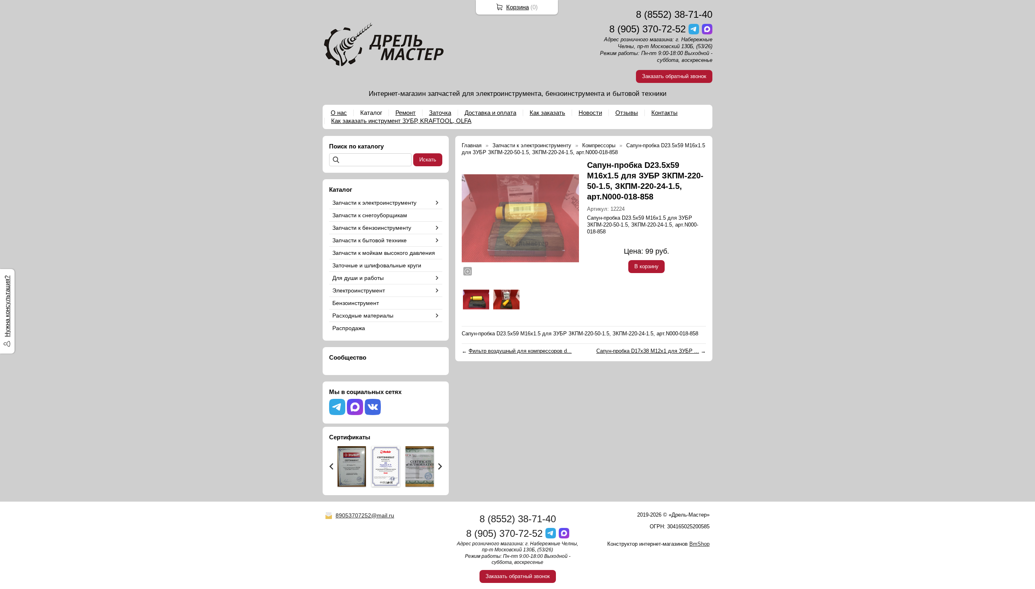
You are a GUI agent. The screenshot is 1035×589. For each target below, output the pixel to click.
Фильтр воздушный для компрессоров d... (520, 351)
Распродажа (348, 328)
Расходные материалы (362, 315)
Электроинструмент (358, 290)
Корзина (517, 7)
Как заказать (547, 112)
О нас (339, 112)
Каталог (371, 112)
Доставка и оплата (490, 112)
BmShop (699, 544)
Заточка (440, 112)
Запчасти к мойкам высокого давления (383, 253)
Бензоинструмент (355, 303)
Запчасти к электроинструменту (374, 202)
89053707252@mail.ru (365, 515)
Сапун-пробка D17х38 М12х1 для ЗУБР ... (647, 351)
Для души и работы (358, 278)
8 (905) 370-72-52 (647, 28)
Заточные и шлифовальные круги (376, 265)
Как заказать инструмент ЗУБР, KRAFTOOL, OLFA (401, 120)
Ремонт (405, 112)
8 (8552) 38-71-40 (674, 14)
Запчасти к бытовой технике (369, 240)
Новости (590, 112)
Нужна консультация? (7, 306)
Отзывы (626, 112)
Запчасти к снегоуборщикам (369, 215)
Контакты (664, 112)
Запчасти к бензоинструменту (371, 228)
